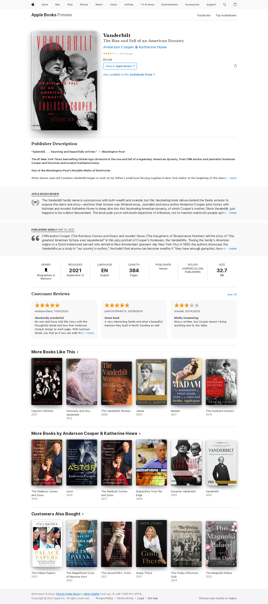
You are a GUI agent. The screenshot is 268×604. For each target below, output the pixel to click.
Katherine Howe (153, 47)
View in (119, 66)
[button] (225, 4)
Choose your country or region (218, 598)
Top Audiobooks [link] (226, 15)
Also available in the (127, 74)
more (233, 178)
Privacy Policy (104, 598)
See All (232, 294)
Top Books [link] (204, 15)
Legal (140, 598)
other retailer (91, 594)
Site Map (153, 598)
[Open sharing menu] (235, 66)
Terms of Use (125, 598)
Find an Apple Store (68, 594)
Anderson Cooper (118, 47)
